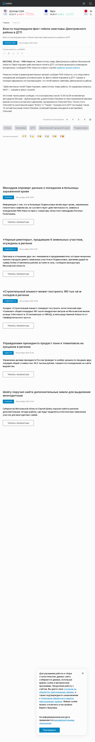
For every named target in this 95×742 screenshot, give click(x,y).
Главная (6, 23)
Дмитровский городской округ (55, 128)
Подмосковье (81, 128)
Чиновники (21, 128)
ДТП (32, 128)
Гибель (7, 128)
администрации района (68, 68)
